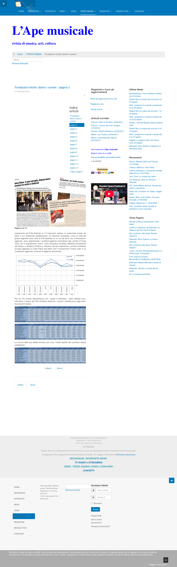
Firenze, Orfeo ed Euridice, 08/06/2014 (107, 122)
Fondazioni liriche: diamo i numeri (76, 118)
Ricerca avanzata (20, 63)
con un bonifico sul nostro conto (106, 157)
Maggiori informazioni (158, 564)
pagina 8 (73, 148)
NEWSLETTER (122, 11)
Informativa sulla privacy (125, 454)
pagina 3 (73, 129)
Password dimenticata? (100, 526)
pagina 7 (73, 144)
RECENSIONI (34, 11)
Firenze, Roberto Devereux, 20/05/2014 (107, 131)
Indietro (48, 368)
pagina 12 (74, 164)
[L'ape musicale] (25, 3)
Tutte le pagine (76, 171)
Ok (166, 560)
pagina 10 (74, 156)
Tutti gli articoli (96, 109)
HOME (21, 11)
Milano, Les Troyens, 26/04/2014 (104, 134)
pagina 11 (74, 160)
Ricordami (98, 503)
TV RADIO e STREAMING (88, 462)
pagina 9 (73, 152)
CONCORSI (139, 11)
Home (20, 54)
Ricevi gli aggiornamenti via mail (103, 98)
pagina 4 (73, 132)
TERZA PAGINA (87, 11)
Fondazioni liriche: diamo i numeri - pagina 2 (42, 87)
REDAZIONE (105, 11)
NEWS (62, 11)
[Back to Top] (171, 480)
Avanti (59, 368)
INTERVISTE (50, 11)
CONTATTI (88, 470)
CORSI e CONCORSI (101, 466)
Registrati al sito (97, 104)
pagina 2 (73, 125)
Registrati (95, 515)
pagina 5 (73, 136)
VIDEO (73, 11)
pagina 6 (73, 140)
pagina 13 (74, 167)
